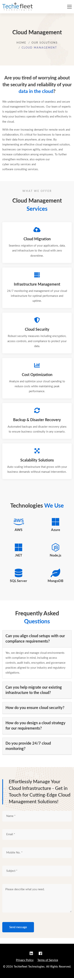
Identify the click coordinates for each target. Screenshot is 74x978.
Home (21, 43)
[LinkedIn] (32, 953)
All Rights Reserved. (58, 966)
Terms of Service (47, 960)
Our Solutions (44, 43)
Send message (18, 927)
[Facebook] (40, 953)
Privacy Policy (25, 960)
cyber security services (16, 164)
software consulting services (20, 169)
